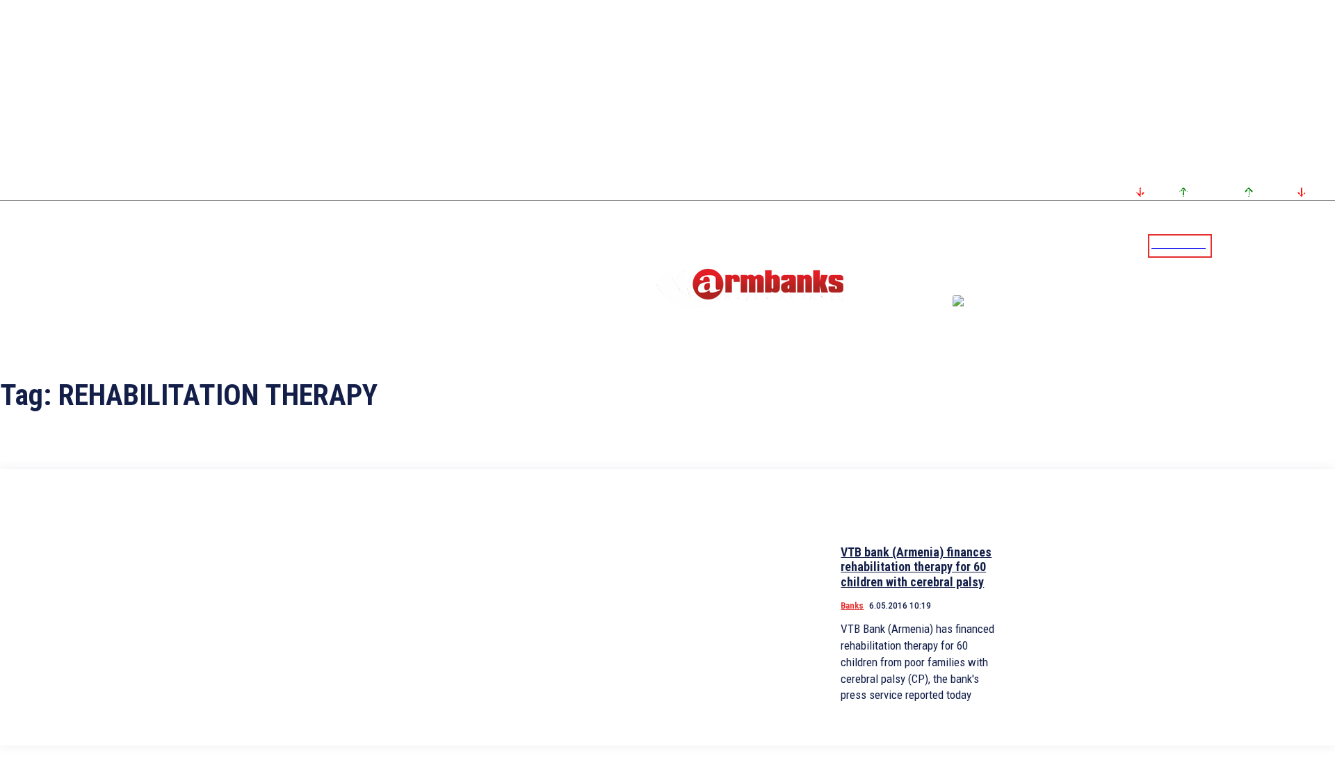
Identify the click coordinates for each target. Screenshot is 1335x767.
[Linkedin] (1326, 245)
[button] (1226, 244)
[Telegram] (1292, 245)
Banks (852, 605)
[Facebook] (1276, 245)
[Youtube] (1309, 245)
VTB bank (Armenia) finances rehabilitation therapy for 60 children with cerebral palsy (916, 567)
